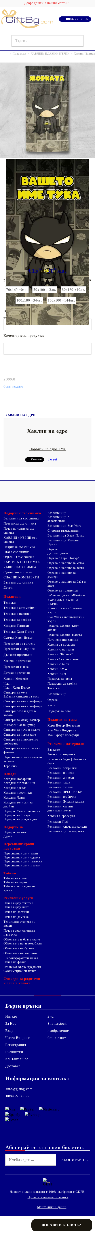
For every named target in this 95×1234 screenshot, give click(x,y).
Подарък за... (15, 827)
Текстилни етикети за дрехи (19, 923)
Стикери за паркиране (20, 734)
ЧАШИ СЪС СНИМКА (20, 567)
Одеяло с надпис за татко (66, 568)
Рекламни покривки (62, 768)
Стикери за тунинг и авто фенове (22, 750)
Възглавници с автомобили (58, 519)
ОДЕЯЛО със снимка (19, 557)
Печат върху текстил (18, 903)
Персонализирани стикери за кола (23, 759)
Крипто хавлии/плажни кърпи (65, 610)
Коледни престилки (18, 792)
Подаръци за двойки (62, 683)
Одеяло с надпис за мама (66, 563)
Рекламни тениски (61, 772)
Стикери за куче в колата (22, 729)
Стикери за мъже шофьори (23, 706)
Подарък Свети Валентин (22, 811)
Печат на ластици (16, 912)
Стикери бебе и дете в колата (20, 713)
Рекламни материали (66, 744)
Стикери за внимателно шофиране (21, 741)
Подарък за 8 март (17, 815)
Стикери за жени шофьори (23, 701)
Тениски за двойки (17, 619)
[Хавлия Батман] (47, 157)
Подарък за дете (59, 711)
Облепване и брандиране (22, 939)
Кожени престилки (17, 660)
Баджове (54, 749)
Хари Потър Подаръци (64, 725)
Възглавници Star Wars (64, 525)
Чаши (8, 683)
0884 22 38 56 (77, 19)
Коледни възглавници (19, 783)
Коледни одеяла (15, 787)
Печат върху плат (16, 907)
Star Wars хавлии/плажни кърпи (66, 619)
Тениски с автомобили (20, 607)
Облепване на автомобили (23, 943)
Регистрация (15, 1045)
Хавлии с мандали (61, 649)
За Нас (10, 1023)
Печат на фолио (15, 962)
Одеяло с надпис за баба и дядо (67, 583)
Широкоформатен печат (21, 958)
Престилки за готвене (19, 643)
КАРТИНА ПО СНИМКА (22, 562)
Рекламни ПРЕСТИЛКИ (65, 792)
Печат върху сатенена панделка (19, 932)
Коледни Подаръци (17, 779)
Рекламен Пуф (58, 821)
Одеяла (53, 549)
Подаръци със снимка (22, 513)
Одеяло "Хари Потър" (63, 558)
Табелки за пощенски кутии (19, 888)
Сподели (36, 459)
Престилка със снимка (20, 523)
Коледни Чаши (14, 797)
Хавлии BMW (57, 669)
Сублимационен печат (20, 971)
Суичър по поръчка (18, 572)
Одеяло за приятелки (63, 590)
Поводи (10, 774)
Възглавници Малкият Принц (64, 542)
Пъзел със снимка (16, 552)
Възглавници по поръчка (66, 831)
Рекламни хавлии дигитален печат (60, 808)
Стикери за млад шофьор (22, 720)
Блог (51, 1016)
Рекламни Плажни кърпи (66, 801)
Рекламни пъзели (60, 787)
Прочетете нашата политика (48, 1197)
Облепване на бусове (19, 948)
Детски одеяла (58, 553)
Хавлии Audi (57, 674)
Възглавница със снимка (21, 518)
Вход (9, 1030)
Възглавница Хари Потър (66, 535)
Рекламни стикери (61, 777)
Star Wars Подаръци (62, 730)
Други (8, 587)
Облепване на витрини (20, 953)
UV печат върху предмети (22, 967)
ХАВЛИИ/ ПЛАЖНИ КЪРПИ (50, 53)
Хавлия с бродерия (61, 816)
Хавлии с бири (58, 664)
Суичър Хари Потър (18, 637)
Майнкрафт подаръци (63, 735)
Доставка (13, 1066)
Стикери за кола (15, 692)
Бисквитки (14, 1052)
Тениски (10, 602)
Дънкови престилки (18, 654)
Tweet (52, 459)
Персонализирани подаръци (19, 846)
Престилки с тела (16, 666)
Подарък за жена (60, 678)
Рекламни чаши (59, 782)
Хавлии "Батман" (60, 654)
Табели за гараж (15, 882)
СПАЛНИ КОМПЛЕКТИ (21, 577)
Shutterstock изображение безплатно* (58, 1031)
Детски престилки (17, 672)
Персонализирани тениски (23, 861)
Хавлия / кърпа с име (63, 659)
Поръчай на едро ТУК (47, 449)
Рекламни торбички (62, 796)
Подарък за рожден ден (21, 819)
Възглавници (57, 513)
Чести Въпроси (17, 1038)
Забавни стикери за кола (21, 696)
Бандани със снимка (18, 582)
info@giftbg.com (19, 1089)
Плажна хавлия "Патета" (65, 635)
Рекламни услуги (18, 898)
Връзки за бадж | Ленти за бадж (67, 761)
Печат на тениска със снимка (19, 530)
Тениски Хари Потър (19, 631)
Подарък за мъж (15, 832)
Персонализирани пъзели (22, 865)
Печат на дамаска (16, 917)
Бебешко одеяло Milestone (66, 595)
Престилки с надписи (19, 648)
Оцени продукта (13, 386)
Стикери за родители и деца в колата (22, 981)
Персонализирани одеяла (22, 857)
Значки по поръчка (61, 754)
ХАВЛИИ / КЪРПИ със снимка (20, 539)
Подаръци (19, 53)
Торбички (11, 766)
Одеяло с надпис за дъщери (62, 574)
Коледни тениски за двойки (18, 804)
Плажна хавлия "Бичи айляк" (64, 628)
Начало (11, 1016)
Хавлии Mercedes (16, 678)
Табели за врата (15, 878)
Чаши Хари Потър (17, 687)
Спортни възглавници (64, 530)
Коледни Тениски (16, 625)
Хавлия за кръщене (62, 644)
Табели (10, 873)
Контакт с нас (16, 1059)
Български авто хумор (20, 725)
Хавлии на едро (20, 415)
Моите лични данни (51, 1207)
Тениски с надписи (18, 613)
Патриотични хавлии (63, 639)
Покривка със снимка (19, 546)
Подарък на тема (62, 719)
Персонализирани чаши (21, 853)
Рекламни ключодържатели (67, 826)
